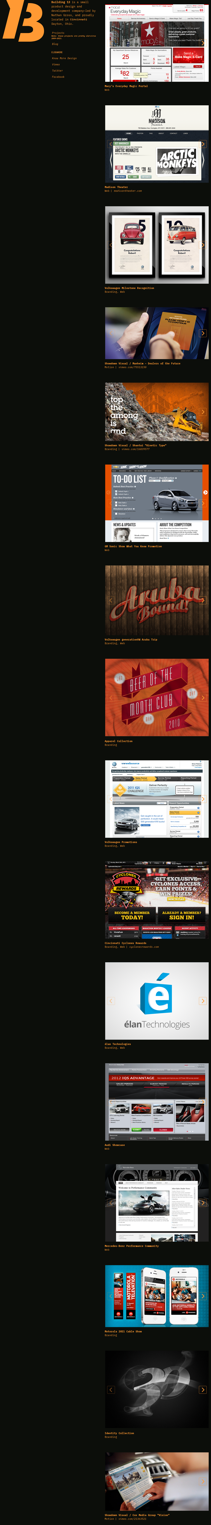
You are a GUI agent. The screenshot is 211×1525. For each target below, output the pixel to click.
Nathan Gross (61, 15)
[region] (157, 43)
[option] (157, 43)
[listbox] (157, 43)
